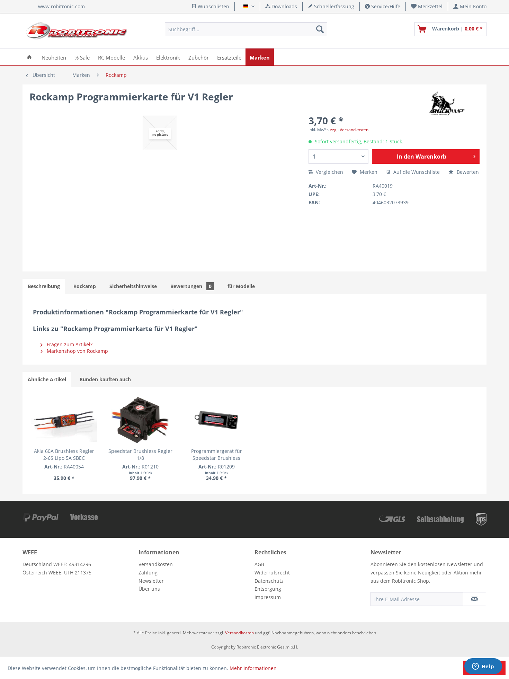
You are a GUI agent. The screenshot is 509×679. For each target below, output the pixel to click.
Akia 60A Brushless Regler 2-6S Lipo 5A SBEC (64, 454)
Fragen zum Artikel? (68, 344)
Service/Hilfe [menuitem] (385, 6)
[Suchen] (320, 29)
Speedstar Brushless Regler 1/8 (140, 454)
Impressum (267, 597)
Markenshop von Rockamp (76, 351)
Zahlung (148, 572)
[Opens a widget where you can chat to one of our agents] (483, 667)
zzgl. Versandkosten (349, 130)
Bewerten (467, 172)
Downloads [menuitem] (283, 6)
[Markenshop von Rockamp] (446, 103)
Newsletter (151, 581)
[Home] (29, 56)
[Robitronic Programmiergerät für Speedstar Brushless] (216, 420)
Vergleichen (328, 172)
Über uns (149, 589)
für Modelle (241, 286)
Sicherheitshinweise (133, 286)
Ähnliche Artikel (47, 379)
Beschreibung (44, 286)
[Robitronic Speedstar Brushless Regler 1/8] (140, 420)
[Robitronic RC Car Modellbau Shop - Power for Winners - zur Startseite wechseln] (76, 30)
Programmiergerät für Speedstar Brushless (216, 454)
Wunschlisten (212, 6)
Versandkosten (156, 564)
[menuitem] (427, 6)
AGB (259, 564)
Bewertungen (191, 286)
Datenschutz (269, 581)
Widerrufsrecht (272, 572)
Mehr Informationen (253, 668)
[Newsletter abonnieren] (474, 599)
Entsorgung (267, 589)
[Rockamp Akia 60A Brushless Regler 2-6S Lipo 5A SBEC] (64, 420)
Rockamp (84, 286)
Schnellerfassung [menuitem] (333, 6)
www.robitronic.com (61, 6)
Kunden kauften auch (105, 379)
